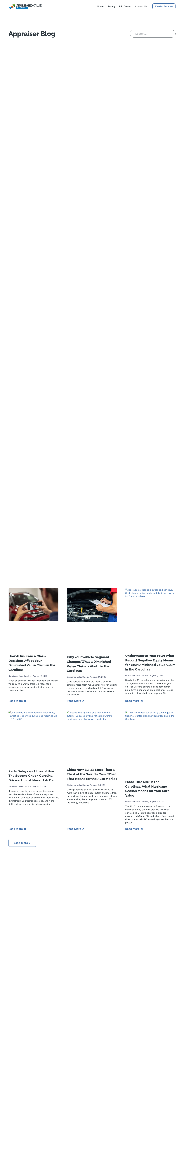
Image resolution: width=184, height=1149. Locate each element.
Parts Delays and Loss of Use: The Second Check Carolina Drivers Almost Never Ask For (31, 775)
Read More (15, 700)
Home (100, 6)
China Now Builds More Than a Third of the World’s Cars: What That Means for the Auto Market (92, 774)
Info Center (125, 6)
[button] (22, 843)
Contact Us (141, 6)
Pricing (111, 6)
